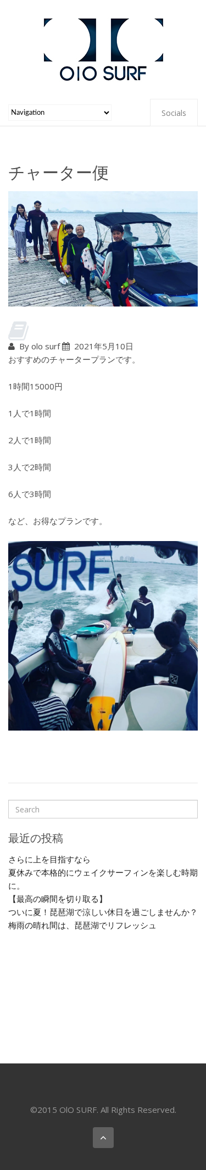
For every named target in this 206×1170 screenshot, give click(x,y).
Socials (174, 113)
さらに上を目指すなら (49, 859)
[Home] (103, 48)
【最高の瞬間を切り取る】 (57, 898)
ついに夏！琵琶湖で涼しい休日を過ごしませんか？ (103, 911)
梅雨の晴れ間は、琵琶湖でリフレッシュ (82, 925)
